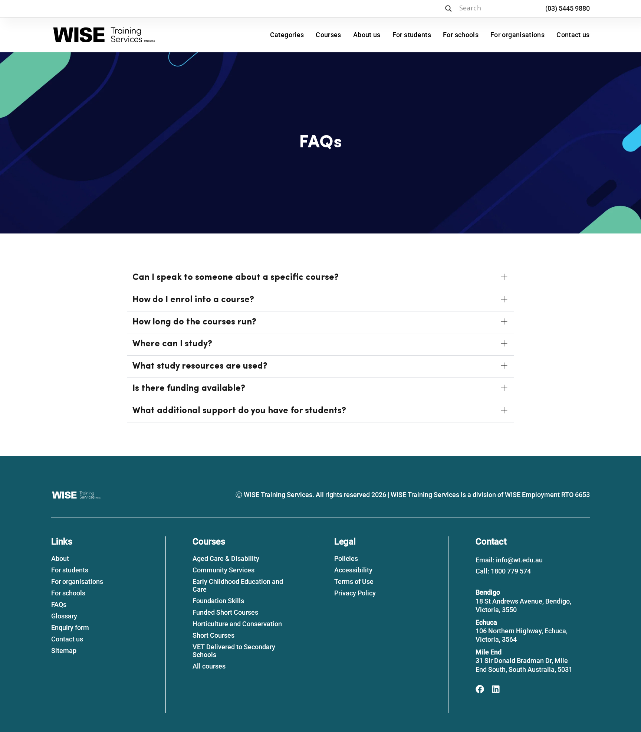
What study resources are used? (199, 366)
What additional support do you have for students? (239, 410)
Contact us (573, 35)
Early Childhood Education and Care (238, 585)
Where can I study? (172, 344)
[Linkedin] (496, 689)
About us (367, 35)
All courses (209, 666)
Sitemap (63, 650)
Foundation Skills (218, 601)
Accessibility (353, 570)
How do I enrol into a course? (193, 299)
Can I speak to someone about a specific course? (235, 277)
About (60, 558)
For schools (461, 35)
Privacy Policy (355, 593)
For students (411, 35)
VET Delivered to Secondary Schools (234, 651)
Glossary (64, 616)
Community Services (223, 570)
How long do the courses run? (194, 322)
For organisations (517, 35)
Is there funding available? (188, 388)
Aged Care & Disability (226, 558)
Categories (287, 35)
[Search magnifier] (448, 8)
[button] (320, 278)
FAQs (58, 604)
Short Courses (213, 635)
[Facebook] (480, 689)
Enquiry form (70, 627)
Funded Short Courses (225, 612)
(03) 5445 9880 (567, 8)
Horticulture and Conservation (237, 624)
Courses (328, 35)
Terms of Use (354, 581)
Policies (346, 558)
